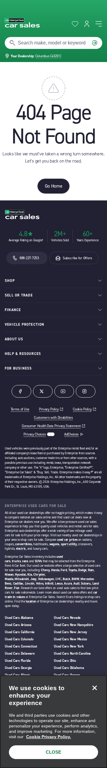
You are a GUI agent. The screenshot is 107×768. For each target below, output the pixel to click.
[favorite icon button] (75, 24)
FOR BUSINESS (18, 368)
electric (21, 548)
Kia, (29, 574)
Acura (68, 583)
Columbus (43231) (48, 56)
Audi (76, 583)
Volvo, (40, 583)
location (31, 601)
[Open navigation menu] (98, 23)
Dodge (82, 570)
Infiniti (49, 583)
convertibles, (23, 544)
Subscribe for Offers (77, 258)
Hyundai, (20, 574)
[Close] (94, 687)
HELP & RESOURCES (23, 353)
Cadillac (18, 583)
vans (25, 561)
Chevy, (45, 570)
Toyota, (72, 570)
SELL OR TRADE (19, 295)
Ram (91, 570)
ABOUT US (14, 339)
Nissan (9, 574)
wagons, (54, 544)
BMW (75, 579)
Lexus (59, 583)
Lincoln (29, 583)
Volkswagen (46, 579)
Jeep (33, 579)
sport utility (69, 544)
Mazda (9, 579)
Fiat (16, 588)
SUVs (38, 561)
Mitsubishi (22, 579)
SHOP (10, 280)
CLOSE (53, 752)
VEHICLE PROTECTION (25, 324)
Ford (64, 570)
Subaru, (86, 583)
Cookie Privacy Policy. (48, 736)
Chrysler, (39, 574)
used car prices (67, 539)
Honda (55, 570)
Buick (66, 579)
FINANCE (13, 309)
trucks (16, 561)
